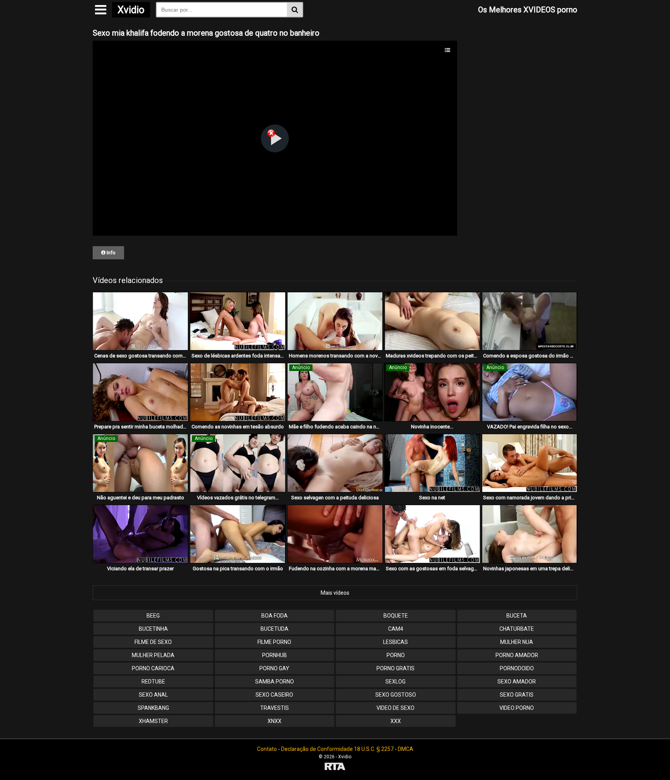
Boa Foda (274, 616)
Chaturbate (516, 629)
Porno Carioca (153, 668)
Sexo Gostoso (395, 695)
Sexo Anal (153, 695)
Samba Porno (274, 681)
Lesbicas (395, 642)
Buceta (516, 616)
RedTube (153, 681)
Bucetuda (274, 629)
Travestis (274, 708)
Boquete (395, 616)
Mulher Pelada (153, 655)
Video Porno (516, 708)
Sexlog (395, 681)
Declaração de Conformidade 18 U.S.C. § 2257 (337, 749)
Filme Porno (274, 642)
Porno (396, 655)
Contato (267, 749)
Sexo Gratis (517, 695)
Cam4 (395, 629)
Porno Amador (517, 655)
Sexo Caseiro (274, 695)
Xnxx (274, 721)
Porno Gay (274, 668)
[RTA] (335, 767)
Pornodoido (517, 668)
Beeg (153, 616)
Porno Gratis (395, 668)
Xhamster (153, 721)
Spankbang (153, 708)
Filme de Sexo (153, 642)
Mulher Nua (516, 642)
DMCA (405, 749)
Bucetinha (153, 629)
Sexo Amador (516, 681)
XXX (395, 721)
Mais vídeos (335, 593)
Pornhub (274, 655)
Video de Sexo (395, 708)
